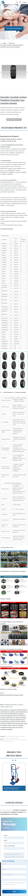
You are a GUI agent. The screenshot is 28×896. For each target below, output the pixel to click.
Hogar (4, 43)
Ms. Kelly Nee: (7, 810)
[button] (17, 2)
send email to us (15, 119)
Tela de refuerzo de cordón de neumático (11, 710)
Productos (11, 43)
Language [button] (24, 2)
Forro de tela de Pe (5, 713)
